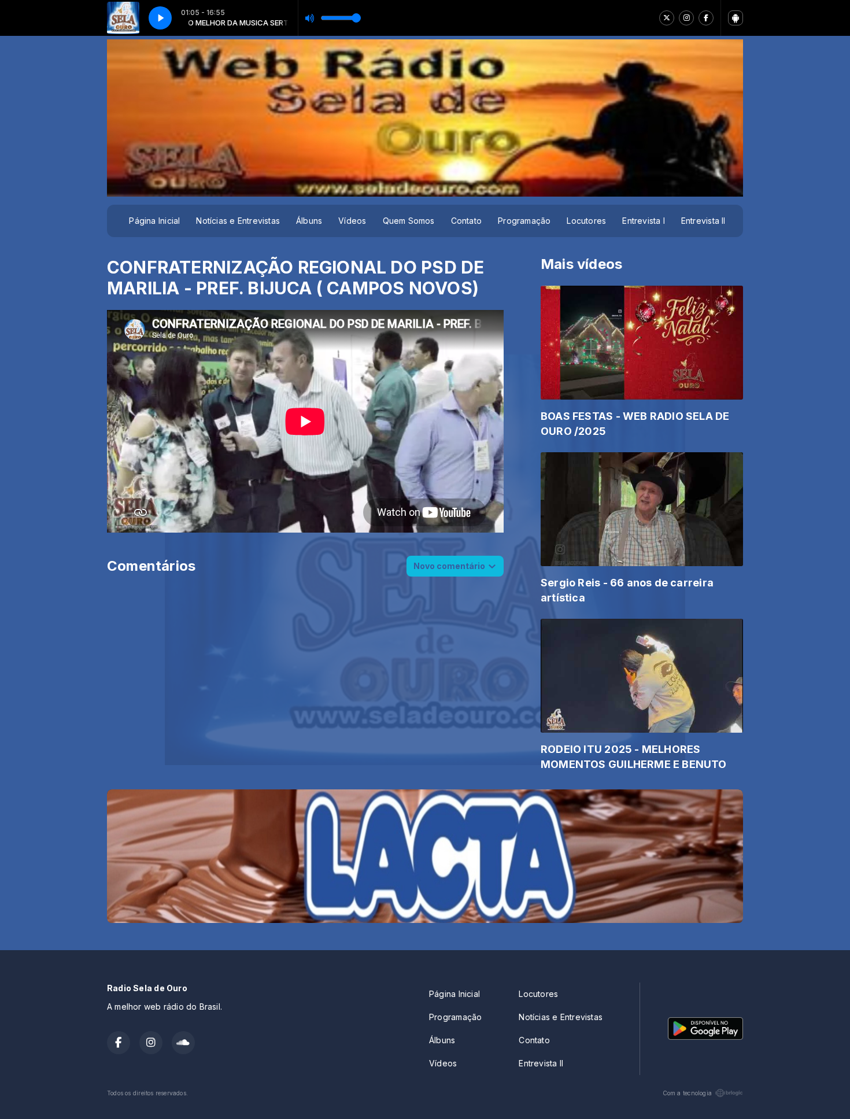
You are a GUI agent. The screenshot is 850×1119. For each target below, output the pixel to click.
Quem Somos (409, 221)
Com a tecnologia (687, 1093)
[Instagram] (686, 17)
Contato (466, 221)
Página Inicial (154, 221)
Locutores (586, 221)
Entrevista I (643, 221)
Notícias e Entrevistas (238, 221)
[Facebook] (706, 17)
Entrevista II (703, 221)
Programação (524, 221)
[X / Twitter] (666, 17)
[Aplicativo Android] (735, 17)
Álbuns (309, 221)
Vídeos (352, 221)
